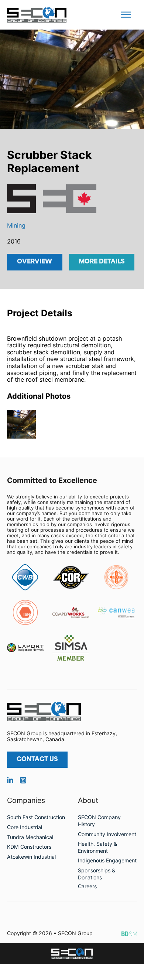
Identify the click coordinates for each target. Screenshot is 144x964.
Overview (34, 262)
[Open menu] (126, 15)
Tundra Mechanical (30, 837)
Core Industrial (24, 827)
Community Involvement (107, 834)
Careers (87, 886)
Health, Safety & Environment (97, 847)
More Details (102, 262)
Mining (16, 225)
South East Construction (36, 817)
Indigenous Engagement (107, 860)
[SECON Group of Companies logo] (72, 953)
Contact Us (37, 760)
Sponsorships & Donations (96, 873)
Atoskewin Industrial (31, 857)
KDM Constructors (29, 847)
